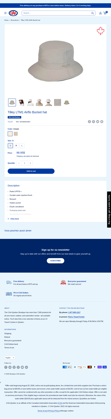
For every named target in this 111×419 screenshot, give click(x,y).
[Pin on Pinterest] (93, 121)
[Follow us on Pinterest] (18, 367)
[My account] (100, 13)
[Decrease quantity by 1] (19, 163)
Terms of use (9, 348)
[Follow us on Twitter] (9, 367)
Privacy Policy (54, 411)
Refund (7, 337)
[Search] (92, 13)
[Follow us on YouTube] (22, 367)
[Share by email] (101, 121)
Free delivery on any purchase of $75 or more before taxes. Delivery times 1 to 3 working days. (55, 5)
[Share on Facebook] (89, 121)
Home (6, 20)
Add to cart (31, 171)
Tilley (10, 122)
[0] (105, 13)
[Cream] (10, 134)
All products (15, 20)
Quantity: (11, 163)
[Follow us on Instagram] (14, 367)
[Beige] (16, 134)
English (8, 358)
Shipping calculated (23, 156)
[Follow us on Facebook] (5, 367)
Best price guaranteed (12, 341)
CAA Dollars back (11, 344)
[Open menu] (5, 13)
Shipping (7, 333)
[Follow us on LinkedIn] (26, 367)
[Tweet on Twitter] (97, 121)
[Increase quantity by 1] (30, 163)
